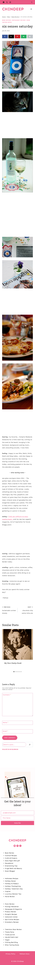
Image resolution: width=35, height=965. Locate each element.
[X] (6, 2)
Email (5, 731)
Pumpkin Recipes (11, 914)
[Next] (31, 649)
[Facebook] (3, 2)
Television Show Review (13, 929)
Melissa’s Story (24, 954)
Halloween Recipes (11, 878)
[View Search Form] (32, 2)
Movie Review (10, 896)
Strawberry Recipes (12, 922)
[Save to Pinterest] (17, 36)
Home (4, 17)
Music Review (9, 904)
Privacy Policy (10, 954)
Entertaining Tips (11, 866)
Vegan (7, 940)
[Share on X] (11, 36)
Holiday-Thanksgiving (13, 886)
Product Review (10, 912)
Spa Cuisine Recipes (12, 919)
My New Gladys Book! (13, 663)
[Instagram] (10, 2)
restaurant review (18, 20)
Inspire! (8, 891)
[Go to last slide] (4, 649)
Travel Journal (10, 934)
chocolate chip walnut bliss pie (27, 610)
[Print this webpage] (30, 36)
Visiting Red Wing (11, 942)
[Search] (29, 745)
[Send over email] (24, 36)
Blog (8, 17)
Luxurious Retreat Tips (13, 894)
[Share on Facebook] (5, 36)
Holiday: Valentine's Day (14, 889)
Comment (7, 695)
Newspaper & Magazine (13, 909)
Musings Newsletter (12, 906)
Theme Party (9, 932)
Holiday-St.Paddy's (12, 883)
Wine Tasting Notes (12, 945)
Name (5, 722)
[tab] (13, 671)
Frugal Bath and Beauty (13, 868)
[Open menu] (31, 9)
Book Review (15, 17)
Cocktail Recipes (11, 855)
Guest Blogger (10, 871)
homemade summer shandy (9, 610)
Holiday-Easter (10, 881)
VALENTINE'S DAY (11, 937)
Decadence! (9, 863)
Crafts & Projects (11, 858)
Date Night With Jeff (12, 861)
